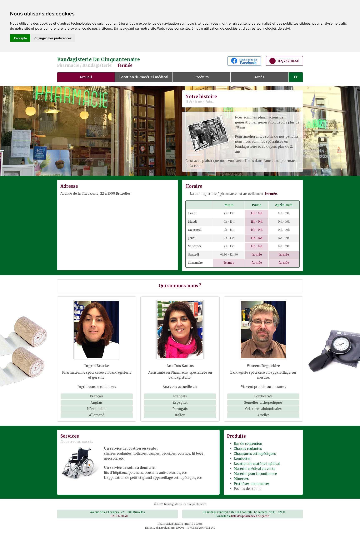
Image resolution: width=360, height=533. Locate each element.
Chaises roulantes (248, 449)
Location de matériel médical (143, 77)
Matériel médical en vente (254, 469)
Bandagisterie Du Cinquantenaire (98, 62)
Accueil (86, 77)
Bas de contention (248, 444)
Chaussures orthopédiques (255, 454)
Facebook (248, 61)
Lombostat (242, 459)
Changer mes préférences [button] (52, 38)
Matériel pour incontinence (255, 474)
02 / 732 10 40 (119, 516)
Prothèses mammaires (252, 484)
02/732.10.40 (288, 61)
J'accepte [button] (20, 38)
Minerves (241, 479)
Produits (201, 77)
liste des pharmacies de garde (250, 516)
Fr (296, 77)
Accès (259, 77)
